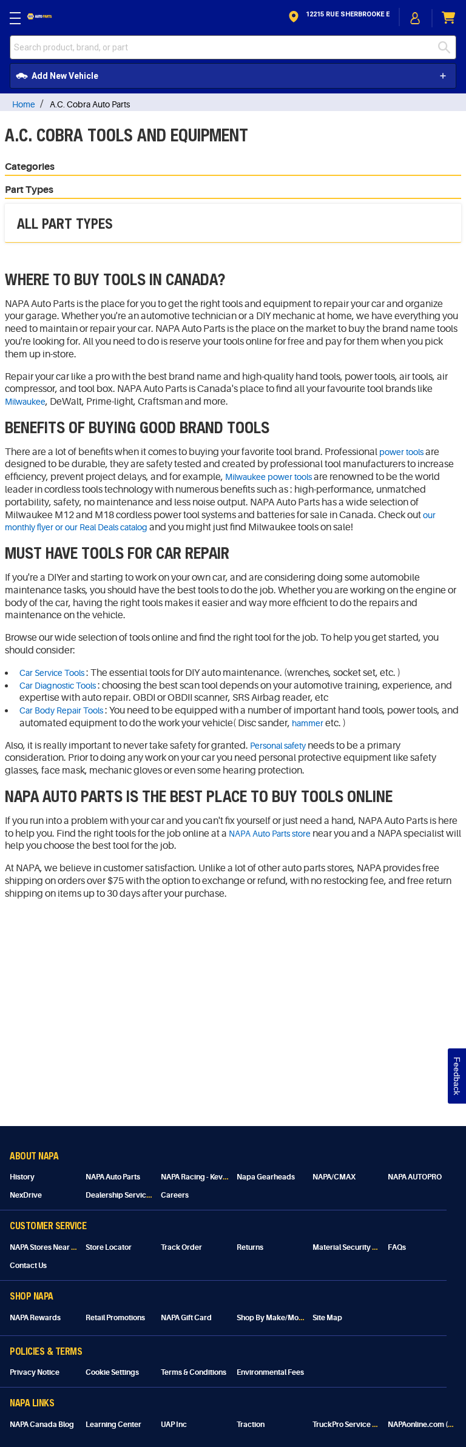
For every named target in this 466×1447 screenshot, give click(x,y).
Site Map (327, 1318)
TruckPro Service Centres (355, 1424)
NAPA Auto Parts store (270, 833)
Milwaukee (25, 401)
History (22, 1177)
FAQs (397, 1247)
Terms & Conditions (193, 1372)
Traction (251, 1424)
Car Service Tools (51, 673)
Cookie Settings (112, 1372)
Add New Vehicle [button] (65, 76)
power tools (401, 452)
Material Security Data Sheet (360, 1247)
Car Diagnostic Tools (57, 685)
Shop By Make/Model (273, 1318)
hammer (307, 723)
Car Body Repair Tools (61, 710)
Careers (175, 1195)
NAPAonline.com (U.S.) (425, 1424)
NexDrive (26, 1195)
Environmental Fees (270, 1372)
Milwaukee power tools (268, 477)
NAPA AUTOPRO (415, 1177)
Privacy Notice (34, 1372)
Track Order (181, 1247)
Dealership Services (120, 1195)
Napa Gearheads (266, 1177)
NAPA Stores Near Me (46, 1247)
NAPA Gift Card (186, 1318)
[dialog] (415, 18)
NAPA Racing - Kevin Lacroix (208, 1177)
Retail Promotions (115, 1318)
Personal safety (278, 745)
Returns (250, 1247)
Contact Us (28, 1265)
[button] (338, 18)
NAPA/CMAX (334, 1177)
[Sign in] (415, 18)
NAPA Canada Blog (42, 1424)
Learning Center (113, 1424)
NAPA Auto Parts (113, 1177)
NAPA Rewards (35, 1318)
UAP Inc (174, 1424)
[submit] (447, 47)
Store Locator (109, 1247)
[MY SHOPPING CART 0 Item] (449, 17)
